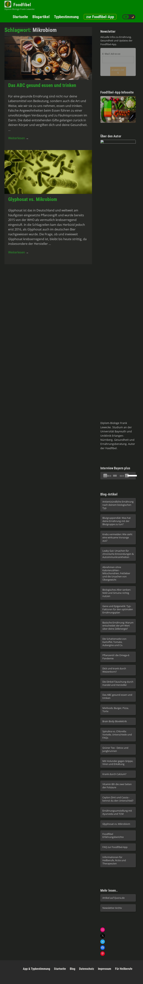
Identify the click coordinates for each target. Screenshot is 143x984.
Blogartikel (41, 17)
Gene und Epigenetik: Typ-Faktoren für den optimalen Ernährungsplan (117, 609)
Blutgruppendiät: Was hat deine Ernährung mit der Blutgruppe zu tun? (116, 521)
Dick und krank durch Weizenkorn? (114, 670)
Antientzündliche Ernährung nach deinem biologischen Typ (118, 505)
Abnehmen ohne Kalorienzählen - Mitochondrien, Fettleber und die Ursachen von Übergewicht (116, 573)
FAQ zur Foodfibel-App (115, 847)
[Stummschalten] (127, 476)
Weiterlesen (18, 138)
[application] (118, 475)
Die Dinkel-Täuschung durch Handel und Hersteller (117, 683)
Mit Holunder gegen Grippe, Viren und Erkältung (117, 762)
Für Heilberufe (123, 969)
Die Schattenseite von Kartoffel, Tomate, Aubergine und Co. (114, 642)
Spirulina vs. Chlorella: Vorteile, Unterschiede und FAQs (117, 734)
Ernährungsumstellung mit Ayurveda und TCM (117, 812)
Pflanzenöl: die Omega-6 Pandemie (115, 657)
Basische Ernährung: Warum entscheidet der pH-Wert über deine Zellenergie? (118, 626)
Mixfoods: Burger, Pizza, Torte (115, 709)
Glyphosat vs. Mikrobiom (32, 199)
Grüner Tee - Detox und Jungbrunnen (115, 749)
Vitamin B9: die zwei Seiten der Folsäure (117, 785)
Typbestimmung (66, 17)
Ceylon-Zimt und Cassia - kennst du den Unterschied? (118, 799)
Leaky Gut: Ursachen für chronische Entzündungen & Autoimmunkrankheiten (118, 554)
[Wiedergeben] (105, 476)
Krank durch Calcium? (114, 774)
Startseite (20, 17)
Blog (72, 969)
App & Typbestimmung (36, 969)
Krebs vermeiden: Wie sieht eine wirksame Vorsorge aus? (117, 537)
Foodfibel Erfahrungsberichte (113, 835)
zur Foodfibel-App (100, 17)
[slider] (115, 476)
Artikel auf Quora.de (113, 897)
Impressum (104, 969)
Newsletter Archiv (112, 908)
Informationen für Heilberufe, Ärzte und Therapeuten (114, 860)
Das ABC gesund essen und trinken (42, 85)
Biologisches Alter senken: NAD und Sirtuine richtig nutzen (116, 593)
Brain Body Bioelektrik (114, 721)
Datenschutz (86, 969)
